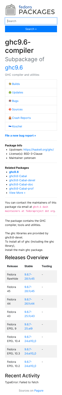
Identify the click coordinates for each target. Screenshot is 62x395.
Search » (31, 29)
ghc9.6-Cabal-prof (21, 188)
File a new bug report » (20, 135)
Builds (16, 84)
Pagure (38, 390)
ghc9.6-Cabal (18, 176)
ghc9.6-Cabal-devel (22, 180)
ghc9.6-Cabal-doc (21, 184)
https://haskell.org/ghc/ (38, 149)
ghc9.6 (14, 67)
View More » (17, 192)
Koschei (17, 126)
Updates (17, 92)
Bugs (15, 101)
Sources (17, 109)
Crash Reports (21, 118)
